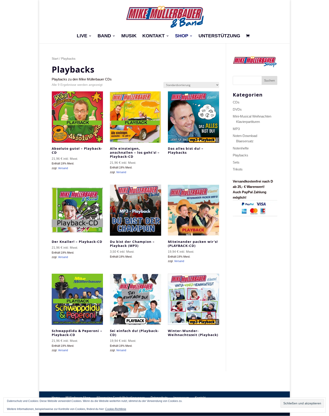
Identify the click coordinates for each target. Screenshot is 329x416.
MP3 (236, 129)
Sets (236, 162)
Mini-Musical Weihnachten (252, 116)
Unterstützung (219, 36)
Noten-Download (245, 136)
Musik (129, 36)
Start (55, 58)
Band (104, 36)
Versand (63, 168)
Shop (181, 36)
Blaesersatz (245, 141)
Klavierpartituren (248, 122)
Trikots (238, 169)
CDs (236, 102)
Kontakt (153, 36)
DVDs (237, 109)
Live (82, 36)
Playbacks (240, 155)
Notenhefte (241, 148)
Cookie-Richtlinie (115, 409)
